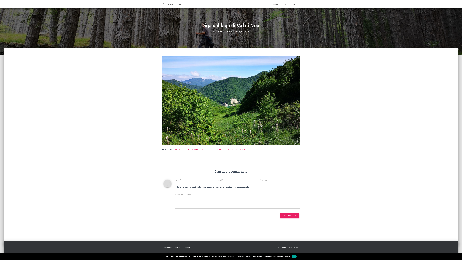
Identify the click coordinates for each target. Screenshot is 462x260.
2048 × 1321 (221, 149)
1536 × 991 (212, 149)
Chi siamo (276, 4)
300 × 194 (186, 149)
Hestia (278, 248)
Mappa (295, 4)
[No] (459, 256)
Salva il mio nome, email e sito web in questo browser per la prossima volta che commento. (213, 187)
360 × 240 (231, 149)
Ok (294, 256)
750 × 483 (194, 149)
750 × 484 (202, 149)
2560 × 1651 (240, 149)
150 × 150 (177, 149)
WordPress (295, 248)
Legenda (286, 4)
